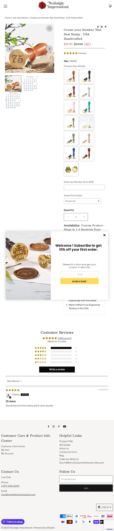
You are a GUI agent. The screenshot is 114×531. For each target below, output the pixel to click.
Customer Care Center (13, 446)
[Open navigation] (5, 6)
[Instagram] (54, 426)
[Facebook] (48, 426)
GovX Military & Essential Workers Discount (81, 462)
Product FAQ (66, 441)
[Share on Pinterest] (105, 27)
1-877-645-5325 (10, 486)
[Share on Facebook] (98, 27)
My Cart (5, 450)
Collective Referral (68, 459)
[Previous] (10, 49)
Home (8, 18)
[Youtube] (64, 426)
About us (64, 448)
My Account (7, 453)
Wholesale (64, 445)
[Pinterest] (59, 426)
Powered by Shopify (44, 527)
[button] (71, 53)
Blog (61, 455)
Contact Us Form (68, 452)
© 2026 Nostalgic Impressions (17, 527)
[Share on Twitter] (101, 27)
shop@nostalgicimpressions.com (18, 494)
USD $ (105, 507)
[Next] (49, 49)
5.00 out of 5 (64, 338)
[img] (12, 390)
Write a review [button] (57, 369)
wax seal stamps (20, 18)
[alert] (57, 265)
